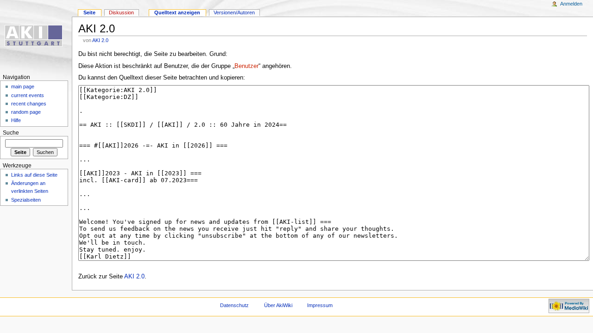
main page (22, 86)
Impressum (320, 305)
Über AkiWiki (278, 305)
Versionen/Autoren (234, 12)
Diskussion (121, 12)
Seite (89, 12)
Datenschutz (234, 305)
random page (26, 112)
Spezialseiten (26, 200)
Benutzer (246, 66)
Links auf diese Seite (34, 175)
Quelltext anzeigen (177, 12)
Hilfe (16, 120)
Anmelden (571, 3)
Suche (11, 133)
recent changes (28, 103)
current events (27, 95)
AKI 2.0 (100, 40)
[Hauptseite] (36, 36)
